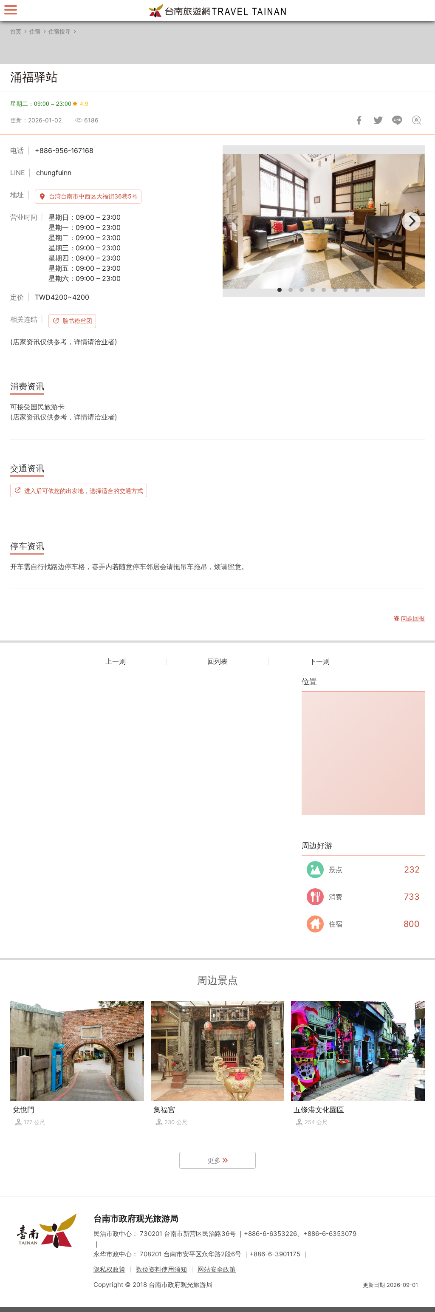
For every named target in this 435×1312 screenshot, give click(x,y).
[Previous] (236, 221)
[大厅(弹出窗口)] (324, 221)
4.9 (84, 103)
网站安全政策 (217, 1269)
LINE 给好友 (397, 120)
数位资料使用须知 (161, 1269)
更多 (214, 1160)
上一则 (115, 661)
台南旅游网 (217, 10)
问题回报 (416, 120)
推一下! (378, 120)
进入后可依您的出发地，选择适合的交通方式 (83, 490)
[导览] (10, 9)
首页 (15, 31)
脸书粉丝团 (77, 320)
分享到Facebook (358, 120)
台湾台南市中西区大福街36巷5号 (93, 196)
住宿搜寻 (59, 31)
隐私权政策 (109, 1269)
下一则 (319, 661)
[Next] (411, 221)
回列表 (217, 661)
